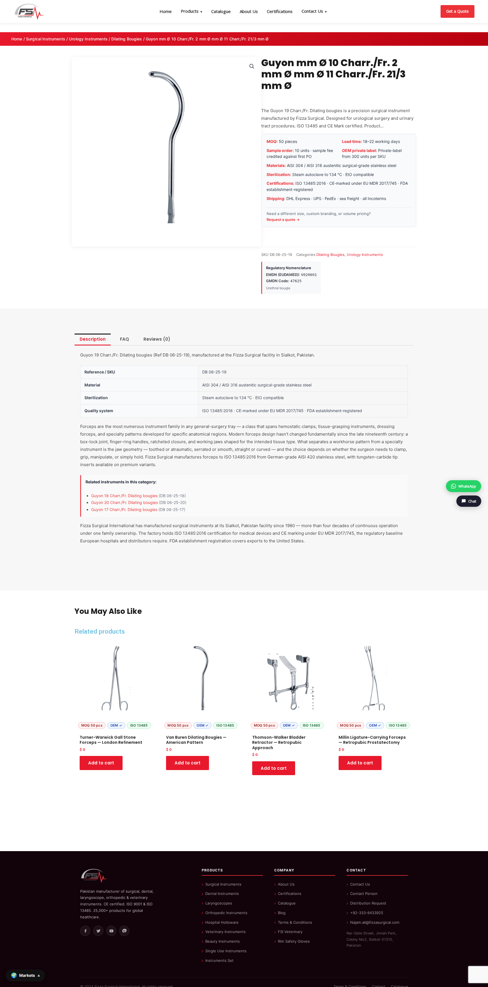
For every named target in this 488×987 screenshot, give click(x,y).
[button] (252, 66)
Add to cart (101, 763)
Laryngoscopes (218, 903)
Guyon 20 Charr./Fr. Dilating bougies (124, 502)
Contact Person (364, 893)
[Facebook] (85, 931)
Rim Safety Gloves (294, 941)
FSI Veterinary (290, 931)
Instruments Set (219, 960)
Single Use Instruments (226, 951)
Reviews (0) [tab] (156, 339)
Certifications (280, 11)
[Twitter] (98, 931)
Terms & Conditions (295, 922)
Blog (282, 912)
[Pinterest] (124, 931)
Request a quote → (283, 219)
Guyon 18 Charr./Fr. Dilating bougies (124, 495)
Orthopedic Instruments (226, 912)
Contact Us (314, 11)
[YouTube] (111, 931)
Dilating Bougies (126, 38)
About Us (249, 11)
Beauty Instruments (222, 941)
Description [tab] (93, 339)
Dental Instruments (222, 893)
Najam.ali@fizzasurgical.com (374, 922)
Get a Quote (457, 11)
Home (166, 11)
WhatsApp (467, 486)
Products (191, 11)
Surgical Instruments (45, 38)
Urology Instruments (88, 38)
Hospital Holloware (222, 922)
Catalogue (221, 11)
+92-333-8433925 (366, 912)
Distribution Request (368, 903)
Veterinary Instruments (225, 931)
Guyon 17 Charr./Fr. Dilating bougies (124, 509)
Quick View (114, 726)
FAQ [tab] (124, 339)
